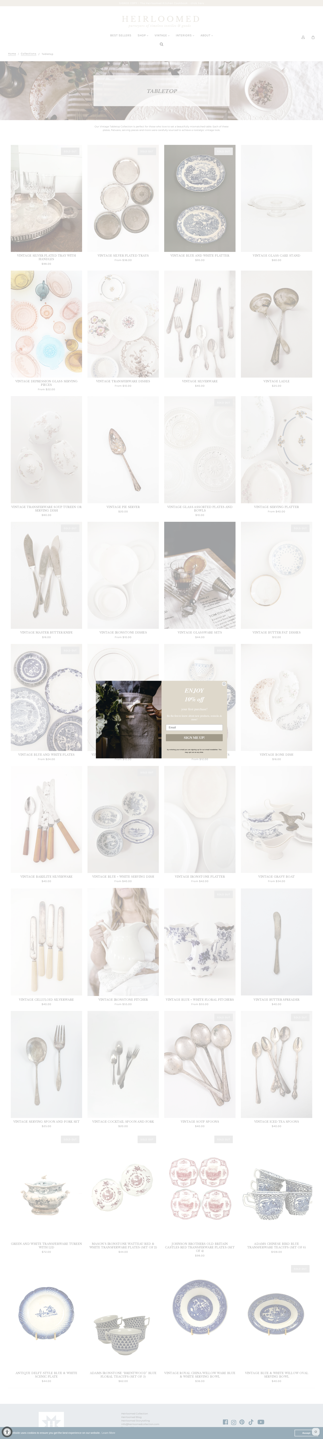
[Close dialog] (224, 684)
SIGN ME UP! (194, 737)
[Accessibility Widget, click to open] (7, 1432)
